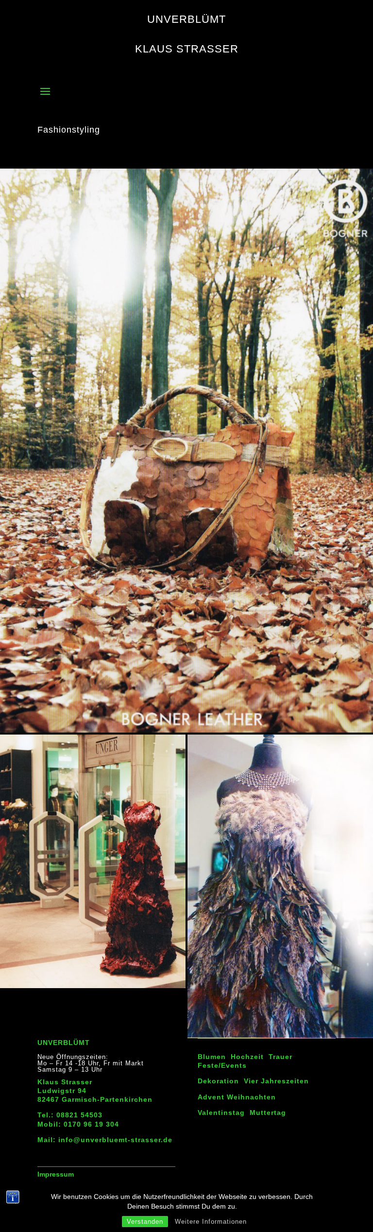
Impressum (55, 1174)
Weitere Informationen (211, 1221)
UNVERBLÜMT (63, 1042)
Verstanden (145, 1221)
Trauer (280, 1057)
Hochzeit (247, 1057)
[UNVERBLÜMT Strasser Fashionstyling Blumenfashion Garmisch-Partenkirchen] (186, 732)
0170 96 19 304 (91, 1124)
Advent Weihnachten (237, 1097)
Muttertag (268, 1112)
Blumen (212, 1057)
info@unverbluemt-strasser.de (115, 1140)
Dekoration (218, 1081)
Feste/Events (222, 1065)
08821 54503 (79, 1115)
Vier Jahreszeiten (276, 1081)
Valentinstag (221, 1112)
